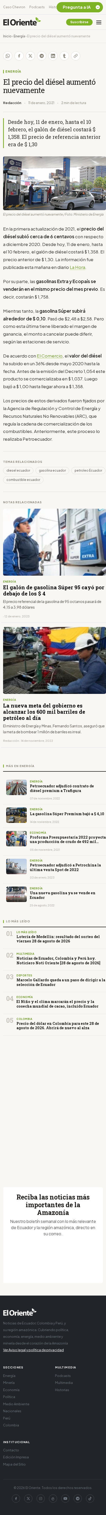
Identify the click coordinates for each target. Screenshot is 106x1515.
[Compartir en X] (30, 56)
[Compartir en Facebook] (19, 56)
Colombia (11, 1425)
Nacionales (12, 1411)
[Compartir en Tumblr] (64, 56)
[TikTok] (90, 1498)
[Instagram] (41, 1498)
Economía (11, 1390)
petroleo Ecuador (88, 470)
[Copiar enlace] (75, 56)
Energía (19, 36)
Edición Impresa (16, 1457)
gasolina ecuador (52, 470)
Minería (9, 1383)
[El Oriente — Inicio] (22, 22)
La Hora (77, 267)
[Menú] (99, 22)
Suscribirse (79, 22)
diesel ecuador (18, 470)
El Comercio (50, 356)
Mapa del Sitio (14, 1464)
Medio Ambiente (16, 1404)
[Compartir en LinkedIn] (53, 56)
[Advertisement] (53, 1105)
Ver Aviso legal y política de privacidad (33, 1350)
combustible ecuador (23, 480)
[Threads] (53, 1498)
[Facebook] (16, 1498)
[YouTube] (65, 1498)
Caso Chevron (14, 7)
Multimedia (64, 1383)
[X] (28, 1498)
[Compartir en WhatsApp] (7, 56)
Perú (6, 1418)
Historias (56, 7)
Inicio (7, 36)
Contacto (11, 1450)
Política (9, 1397)
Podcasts (37, 7)
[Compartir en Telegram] (41, 56)
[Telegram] (78, 1498)
